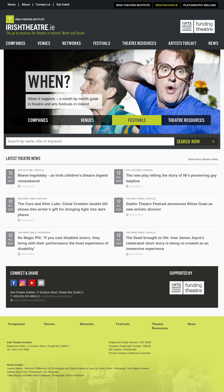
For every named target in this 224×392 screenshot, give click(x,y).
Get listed (62, 4)
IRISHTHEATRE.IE (167, 5)
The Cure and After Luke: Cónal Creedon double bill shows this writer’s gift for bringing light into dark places (63, 211)
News (192, 324)
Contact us (43, 4)
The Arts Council (197, 26)
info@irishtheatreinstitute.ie (41, 282)
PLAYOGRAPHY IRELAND (199, 5)
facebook (13, 282)
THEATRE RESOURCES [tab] (186, 120)
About (26, 4)
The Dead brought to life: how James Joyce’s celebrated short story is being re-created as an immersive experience (167, 245)
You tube (32, 282)
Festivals (123, 324)
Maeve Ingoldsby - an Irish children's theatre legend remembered (63, 180)
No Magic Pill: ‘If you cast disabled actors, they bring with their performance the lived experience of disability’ (63, 245)
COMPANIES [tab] (38, 120)
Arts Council (187, 288)
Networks (87, 324)
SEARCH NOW (196, 141)
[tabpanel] (112, 91)
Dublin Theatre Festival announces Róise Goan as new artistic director (169, 209)
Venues (49, 324)
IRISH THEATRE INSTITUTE (133, 5)
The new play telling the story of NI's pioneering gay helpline (171, 180)
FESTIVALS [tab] (137, 120)
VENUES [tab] (87, 120)
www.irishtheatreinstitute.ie (29, 300)
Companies (16, 324)
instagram (22, 282)
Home (12, 4)
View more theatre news (203, 159)
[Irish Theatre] (56, 25)
